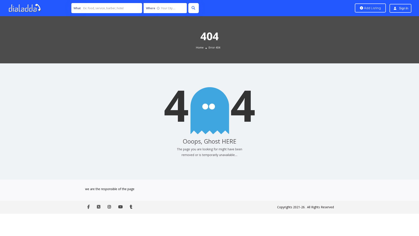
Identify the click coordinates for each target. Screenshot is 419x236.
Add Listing (372, 8)
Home (200, 47)
